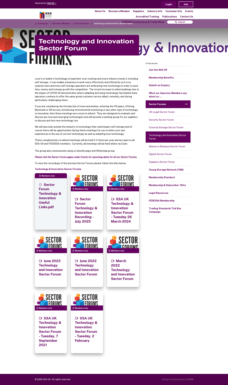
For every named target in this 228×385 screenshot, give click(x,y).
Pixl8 (190, 379)
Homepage (43, 23)
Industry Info (154, 11)
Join (186, 4)
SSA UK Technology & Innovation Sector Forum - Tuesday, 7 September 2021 (50, 331)
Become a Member (119, 11)
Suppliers (138, 11)
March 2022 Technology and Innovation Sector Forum (123, 270)
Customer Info (173, 11)
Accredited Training (147, 16)
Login (169, 4)
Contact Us (186, 16)
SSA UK (51, 3)
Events (189, 11)
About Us (100, 11)
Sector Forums (82, 23)
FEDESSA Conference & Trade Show (143, 22)
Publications (169, 16)
